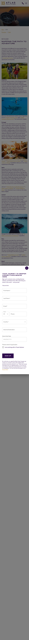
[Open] (25, 322)
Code (4, 311)
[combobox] (13, 321)
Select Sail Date (6, 336)
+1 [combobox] (4, 314)
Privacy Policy (5, 369)
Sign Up (8, 356)
